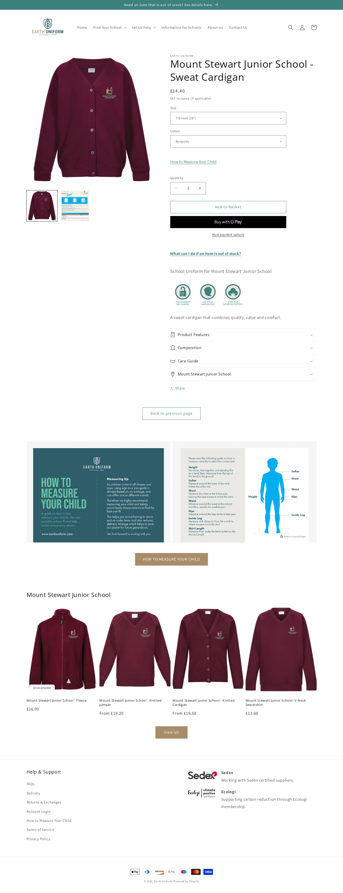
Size (173, 108)
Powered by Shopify (186, 881)
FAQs (31, 783)
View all (171, 732)
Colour (175, 131)
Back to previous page (171, 413)
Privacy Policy (38, 838)
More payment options (228, 234)
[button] (109, 27)
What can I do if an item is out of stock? (205, 253)
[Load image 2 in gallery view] (75, 205)
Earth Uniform (163, 881)
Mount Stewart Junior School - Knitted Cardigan (204, 702)
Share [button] (180, 388)
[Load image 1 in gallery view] (42, 205)
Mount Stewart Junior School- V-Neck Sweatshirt (276, 702)
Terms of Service (40, 829)
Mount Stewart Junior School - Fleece (57, 700)
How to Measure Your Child (193, 161)
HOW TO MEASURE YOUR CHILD (171, 559)
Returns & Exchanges (44, 802)
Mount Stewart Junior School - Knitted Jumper (130, 702)
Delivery (33, 793)
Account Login (39, 811)
